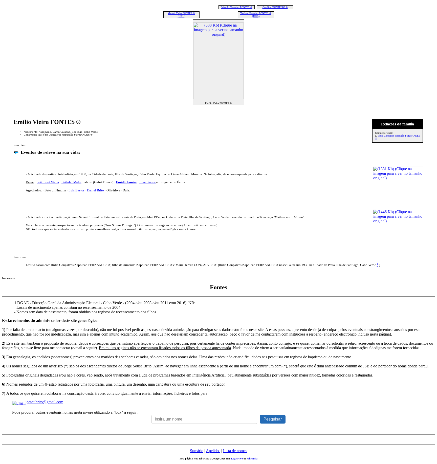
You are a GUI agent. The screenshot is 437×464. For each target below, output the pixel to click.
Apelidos (213, 451)
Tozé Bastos (147, 182)
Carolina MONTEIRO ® (275, 7)
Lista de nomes (235, 451)
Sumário (196, 451)
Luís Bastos (76, 190)
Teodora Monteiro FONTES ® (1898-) (255, 14)
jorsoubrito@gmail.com (44, 402)
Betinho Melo (71, 182)
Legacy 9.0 (237, 458)
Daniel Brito (95, 190)
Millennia (252, 458)
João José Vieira (48, 182)
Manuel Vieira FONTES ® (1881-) (181, 14)
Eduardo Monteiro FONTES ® (236, 7)
